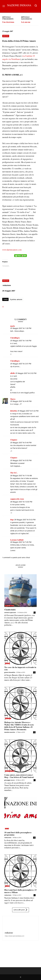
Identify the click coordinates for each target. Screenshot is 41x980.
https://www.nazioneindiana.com (14, 936)
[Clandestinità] (20, 590)
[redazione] (10, 923)
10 (34, 732)
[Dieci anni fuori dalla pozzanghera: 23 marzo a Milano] (20, 871)
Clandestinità (10, 609)
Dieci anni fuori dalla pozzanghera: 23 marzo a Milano (20, 891)
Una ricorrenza (8, 22)
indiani (7, 663)
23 (34, 837)
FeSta (7, 828)
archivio (8, 718)
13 (34, 672)
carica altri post (19, 910)
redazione (7, 285)
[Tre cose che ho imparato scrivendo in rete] (20, 648)
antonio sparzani (10, 612)
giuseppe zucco (9, 780)
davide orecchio (9, 732)
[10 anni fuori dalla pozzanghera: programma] (20, 813)
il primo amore (16, 299)
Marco (12, 399)
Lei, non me (25, 22)
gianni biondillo (9, 672)
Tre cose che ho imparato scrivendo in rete (20, 668)
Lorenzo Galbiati (16, 540)
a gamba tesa (9, 605)
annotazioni (9, 771)
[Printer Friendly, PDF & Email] (20, 256)
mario (12, 326)
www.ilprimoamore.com (12, 249)
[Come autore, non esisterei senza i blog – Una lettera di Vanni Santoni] (20, 755)
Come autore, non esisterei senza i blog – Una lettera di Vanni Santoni (19, 776)
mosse (5, 36)
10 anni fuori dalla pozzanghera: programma (18, 833)
